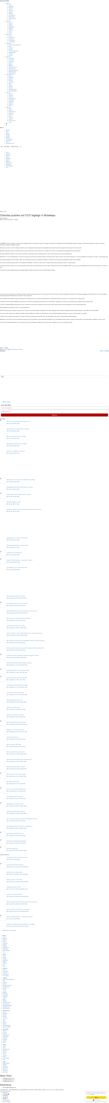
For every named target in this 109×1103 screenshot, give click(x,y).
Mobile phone (12, 98)
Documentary (12, 120)
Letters (10, 62)
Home (8, 130)
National (11, 7)
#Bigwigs (9, 349)
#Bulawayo (14, 349)
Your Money (12, 42)
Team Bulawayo (12, 89)
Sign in (101, 350)
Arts (10, 83)
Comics (10, 53)
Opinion (8, 56)
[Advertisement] (54, 179)
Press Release (12, 18)
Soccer (10, 24)
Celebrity (11, 77)
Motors (10, 94)
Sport (10, 110)
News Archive (6, 1063)
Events (10, 88)
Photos (10, 55)
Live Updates (7, 402)
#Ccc (6, 349)
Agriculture (11, 16)
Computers (11, 100)
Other (10, 33)
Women (11, 114)
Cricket (10, 25)
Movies (10, 79)
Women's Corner (13, 67)
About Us (5, 1069)
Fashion (11, 48)
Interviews (11, 59)
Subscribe (54, 415)
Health (10, 12)
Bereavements (12, 71)
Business (8, 34)
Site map (5, 1066)
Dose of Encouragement (14, 45)
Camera (11, 95)
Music (10, 76)
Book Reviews (12, 73)
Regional (11, 6)
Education (11, 10)
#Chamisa (20, 349)
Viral (10, 122)
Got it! (96, 1097)
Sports (7, 21)
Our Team (5, 1072)
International (12, 15)
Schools (11, 30)
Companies (11, 37)
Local (10, 4)
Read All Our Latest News (10, 930)
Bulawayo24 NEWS (4, 0)
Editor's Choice (14, 146)
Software (11, 101)
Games (10, 80)
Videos (7, 107)
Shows (10, 86)
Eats (10, 46)
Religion (11, 13)
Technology (8, 140)
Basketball (11, 27)
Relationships (12, 52)
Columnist (11, 58)
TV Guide (11, 82)
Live (10, 19)
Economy (11, 39)
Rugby (10, 28)
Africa (10, 9)
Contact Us (5, 1070)
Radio (10, 85)
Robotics (11, 102)
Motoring (11, 113)
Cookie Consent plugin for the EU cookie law (96, 1100)
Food (10, 116)
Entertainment (9, 74)
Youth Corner (12, 68)
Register (107, 350)
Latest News (7, 146)
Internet (11, 97)
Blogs (10, 64)
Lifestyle (8, 43)
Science (11, 104)
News (7, 3)
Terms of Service (51, 1089)
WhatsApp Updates (13, 70)
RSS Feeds (5, 1067)
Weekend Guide (12, 91)
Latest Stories (9, 143)
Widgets (5, 1064)
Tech (7, 92)
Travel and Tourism (13, 51)
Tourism (11, 117)
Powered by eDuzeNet (5, 1091)
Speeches (11, 61)
